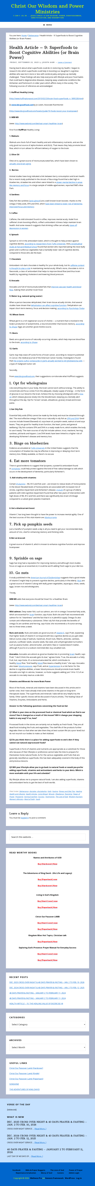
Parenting (68, 794)
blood (18, 663)
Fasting (55, 791)
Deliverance (23, 791)
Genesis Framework (54, 1178)
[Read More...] (40, 1128)
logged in (25, 817)
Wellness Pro (36, 1178)
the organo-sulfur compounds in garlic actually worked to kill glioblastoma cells (47, 361)
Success (41, 797)
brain (32, 614)
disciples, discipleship (38, 791)
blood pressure (25, 666)
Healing (79, 791)
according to (70, 308)
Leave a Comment (65, 62)
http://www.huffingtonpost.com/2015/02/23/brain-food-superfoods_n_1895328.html (46, 98)
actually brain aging (20, 163)
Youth (38, 799)
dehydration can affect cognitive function (48, 305)
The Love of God (61, 797)
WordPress (70, 1178)
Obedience (59, 794)
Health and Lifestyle (17, 794)
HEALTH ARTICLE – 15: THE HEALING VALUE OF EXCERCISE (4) (36, 1003)
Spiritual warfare (30, 797)
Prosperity (19, 797)
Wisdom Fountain (75, 797)
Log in (79, 1178)
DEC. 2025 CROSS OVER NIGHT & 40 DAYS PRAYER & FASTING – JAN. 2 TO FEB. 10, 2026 (46, 982)
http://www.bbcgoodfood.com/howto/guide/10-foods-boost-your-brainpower (43, 111)
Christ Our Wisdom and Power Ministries (47, 9)
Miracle (51, 794)
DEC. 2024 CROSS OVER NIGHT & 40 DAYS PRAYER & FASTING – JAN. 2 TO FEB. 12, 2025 (46, 987)
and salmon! (35, 200)
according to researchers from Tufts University (45, 244)
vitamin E (60, 633)
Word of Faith (29, 799)
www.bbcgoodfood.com (24, 376)
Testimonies (50, 797)
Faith (49, 791)
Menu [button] (49, 25)
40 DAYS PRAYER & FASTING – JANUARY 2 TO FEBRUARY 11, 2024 (37, 993)
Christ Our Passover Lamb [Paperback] (26, 1079)
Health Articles (31, 794)
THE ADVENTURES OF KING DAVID (24, 1089)
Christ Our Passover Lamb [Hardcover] (26, 1068)
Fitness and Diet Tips (67, 791)
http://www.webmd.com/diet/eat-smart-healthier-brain (38, 123)
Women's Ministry (16, 799)
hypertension (54, 666)
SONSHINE (14, 1084)
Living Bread (43, 794)
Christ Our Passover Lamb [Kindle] (24, 1073)
